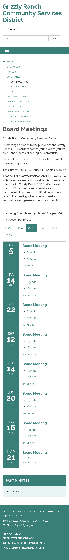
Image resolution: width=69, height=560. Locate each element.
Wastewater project (18, 97)
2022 (43, 227)
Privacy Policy (12, 533)
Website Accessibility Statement (25, 543)
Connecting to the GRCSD (20, 117)
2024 (20, 227)
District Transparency (18, 538)
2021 (54, 227)
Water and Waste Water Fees (22, 102)
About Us (8, 61)
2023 (31, 227)
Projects (11, 72)
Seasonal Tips (14, 107)
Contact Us (14, 29)
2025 (8, 227)
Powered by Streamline (18, 547)
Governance (13, 77)
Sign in (40, 547)
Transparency (18, 87)
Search (54, 38)
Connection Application (19, 122)
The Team (12, 92)
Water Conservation (18, 112)
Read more (29, 266)
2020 (8, 235)
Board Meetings (19, 82)
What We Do (13, 67)
